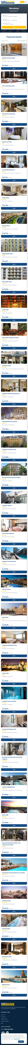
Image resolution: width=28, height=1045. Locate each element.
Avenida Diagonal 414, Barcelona (10, 732)
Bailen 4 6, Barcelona (7, 480)
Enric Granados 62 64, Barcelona (10, 592)
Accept (21, 1041)
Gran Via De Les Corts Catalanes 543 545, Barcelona (14, 620)
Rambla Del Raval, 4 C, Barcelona (10, 257)
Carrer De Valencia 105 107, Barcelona (11, 61)
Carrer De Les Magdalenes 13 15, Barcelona (12, 790)
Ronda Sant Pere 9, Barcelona (9, 508)
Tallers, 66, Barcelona (7, 676)
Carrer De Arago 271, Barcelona (10, 285)
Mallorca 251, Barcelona (8, 848)
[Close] (25, 1041)
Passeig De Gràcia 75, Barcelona (10, 959)
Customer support (5, 1021)
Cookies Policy (4, 1019)
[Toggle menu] (26, 2)
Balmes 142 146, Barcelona (9, 648)
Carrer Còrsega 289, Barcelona (9, 932)
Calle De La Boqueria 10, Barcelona (10, 340)
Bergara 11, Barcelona (8, 704)
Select (14, 68)
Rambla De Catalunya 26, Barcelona (11, 762)
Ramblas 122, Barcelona (8, 396)
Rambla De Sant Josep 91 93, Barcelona (11, 173)
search (14, 27)
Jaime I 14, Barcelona (7, 201)
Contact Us (3, 1016)
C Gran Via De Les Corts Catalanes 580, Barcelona (14, 89)
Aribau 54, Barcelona (7, 313)
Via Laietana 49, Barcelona (9, 904)
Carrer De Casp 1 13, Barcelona (10, 987)
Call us (22, 1)
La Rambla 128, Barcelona (8, 424)
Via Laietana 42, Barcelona (9, 117)
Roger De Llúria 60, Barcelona (9, 452)
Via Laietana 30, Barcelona (9, 876)
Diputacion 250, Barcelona (9, 536)
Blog (2, 1023)
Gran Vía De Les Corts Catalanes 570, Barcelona (13, 368)
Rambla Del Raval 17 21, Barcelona (10, 229)
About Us (3, 1014)
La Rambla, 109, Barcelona (9, 818)
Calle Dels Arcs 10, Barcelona (9, 564)
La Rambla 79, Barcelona (8, 145)
